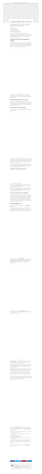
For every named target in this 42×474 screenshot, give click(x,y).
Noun (16, 101)
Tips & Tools (26, 2)
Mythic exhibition (18, 184)
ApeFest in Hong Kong (24, 109)
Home (15, 2)
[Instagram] (36, 2)
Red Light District (28, 205)
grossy (16, 465)
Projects (19, 2)
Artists (23, 2)
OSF (10, 205)
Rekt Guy (17, 427)
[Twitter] (35, 2)
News (17, 2)
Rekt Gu (11, 206)
